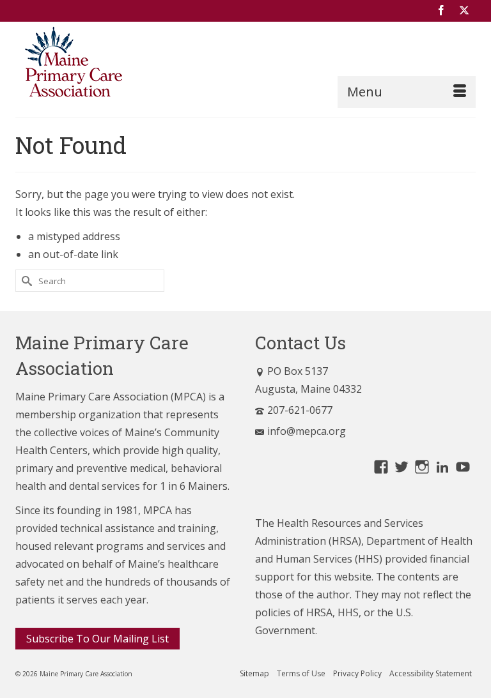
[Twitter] (464, 11)
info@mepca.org (306, 431)
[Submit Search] (25, 280)
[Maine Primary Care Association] (245, 64)
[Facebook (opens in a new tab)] (441, 11)
